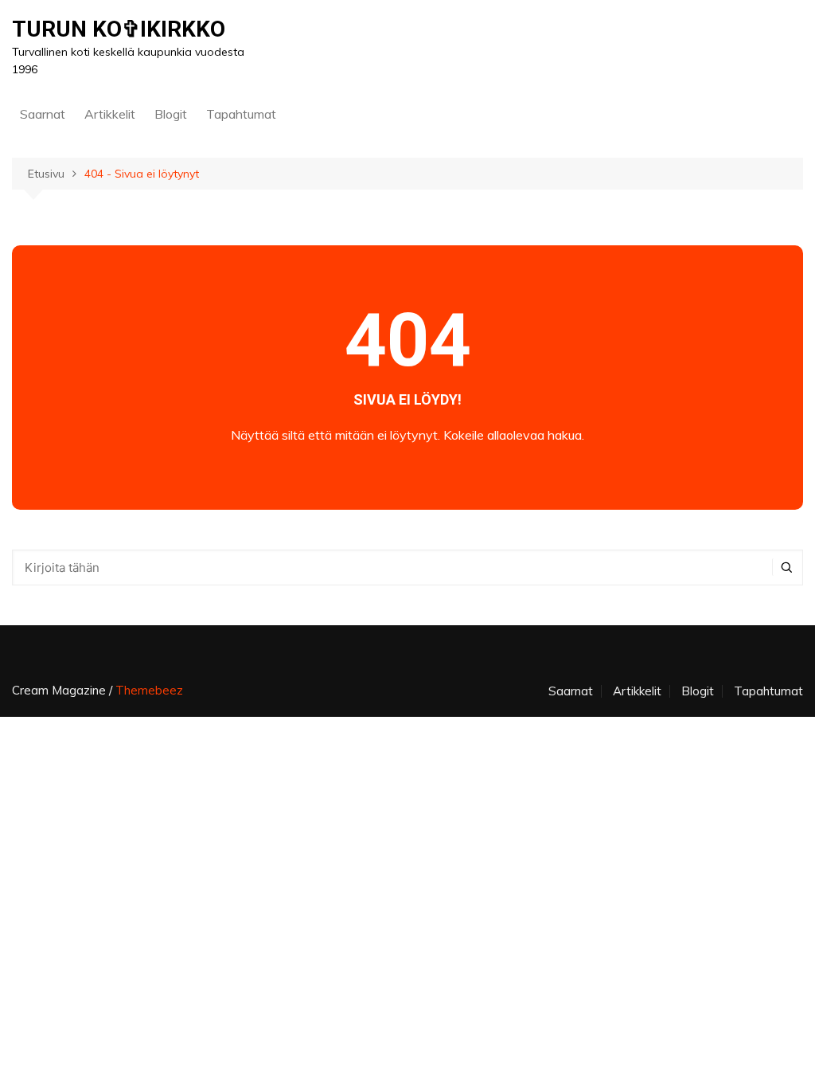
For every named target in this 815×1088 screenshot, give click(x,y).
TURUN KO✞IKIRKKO (118, 29)
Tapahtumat (241, 114)
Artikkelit (109, 114)
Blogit (170, 114)
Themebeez (149, 690)
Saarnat (42, 114)
